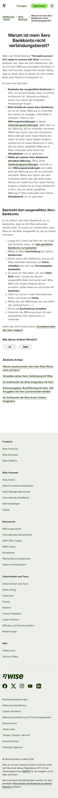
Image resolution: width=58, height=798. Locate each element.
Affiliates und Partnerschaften (18, 625)
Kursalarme (8, 552)
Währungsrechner (11, 528)
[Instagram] (22, 686)
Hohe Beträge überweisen (16, 491)
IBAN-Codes (9, 546)
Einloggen (22, 6)
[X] (13, 686)
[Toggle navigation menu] (52, 6)
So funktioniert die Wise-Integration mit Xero (28, 381)
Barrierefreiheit (10, 741)
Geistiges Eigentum (12, 747)
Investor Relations (12, 613)
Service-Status (10, 656)
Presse (6, 601)
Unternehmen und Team (15, 583)
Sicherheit (7, 595)
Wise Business (10, 454)
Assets (6, 509)
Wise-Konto (8, 479)
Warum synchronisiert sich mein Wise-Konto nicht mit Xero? (28, 368)
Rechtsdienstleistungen (15, 699)
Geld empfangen (11, 503)
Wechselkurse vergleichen (16, 558)
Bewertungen (9, 631)
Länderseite (8, 729)
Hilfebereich (8, 650)
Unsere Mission (10, 619)
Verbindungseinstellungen (23, 125)
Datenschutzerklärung (14, 705)
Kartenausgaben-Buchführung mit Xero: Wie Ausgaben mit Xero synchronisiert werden (28, 389)
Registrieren (39, 6)
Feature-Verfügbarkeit (14, 564)
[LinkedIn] (38, 686)
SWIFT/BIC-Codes (12, 540)
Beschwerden (9, 723)
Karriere (6, 607)
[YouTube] (30, 686)
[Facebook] (4, 686)
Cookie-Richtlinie (11, 711)
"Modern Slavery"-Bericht (16, 735)
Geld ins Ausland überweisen (17, 485)
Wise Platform (9, 460)
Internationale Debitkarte (15, 497)
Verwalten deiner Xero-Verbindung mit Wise (28, 375)
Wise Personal (10, 448)
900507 (26, 771)
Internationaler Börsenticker (17, 534)
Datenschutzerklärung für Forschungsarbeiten (26, 717)
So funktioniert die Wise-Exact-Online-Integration (25, 399)
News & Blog (9, 589)
